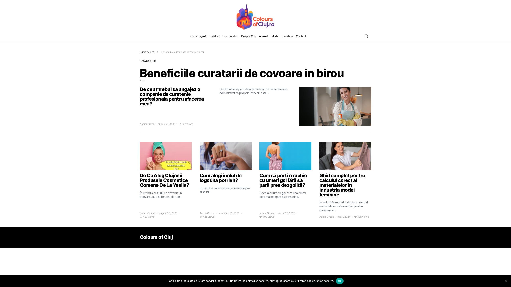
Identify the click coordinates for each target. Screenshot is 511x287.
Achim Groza (147, 123)
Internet (263, 36)
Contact (301, 36)
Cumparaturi (230, 36)
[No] (506, 281)
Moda (275, 36)
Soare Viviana (147, 213)
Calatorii (214, 36)
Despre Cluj (248, 36)
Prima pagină (198, 36)
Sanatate (287, 36)
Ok (340, 281)
